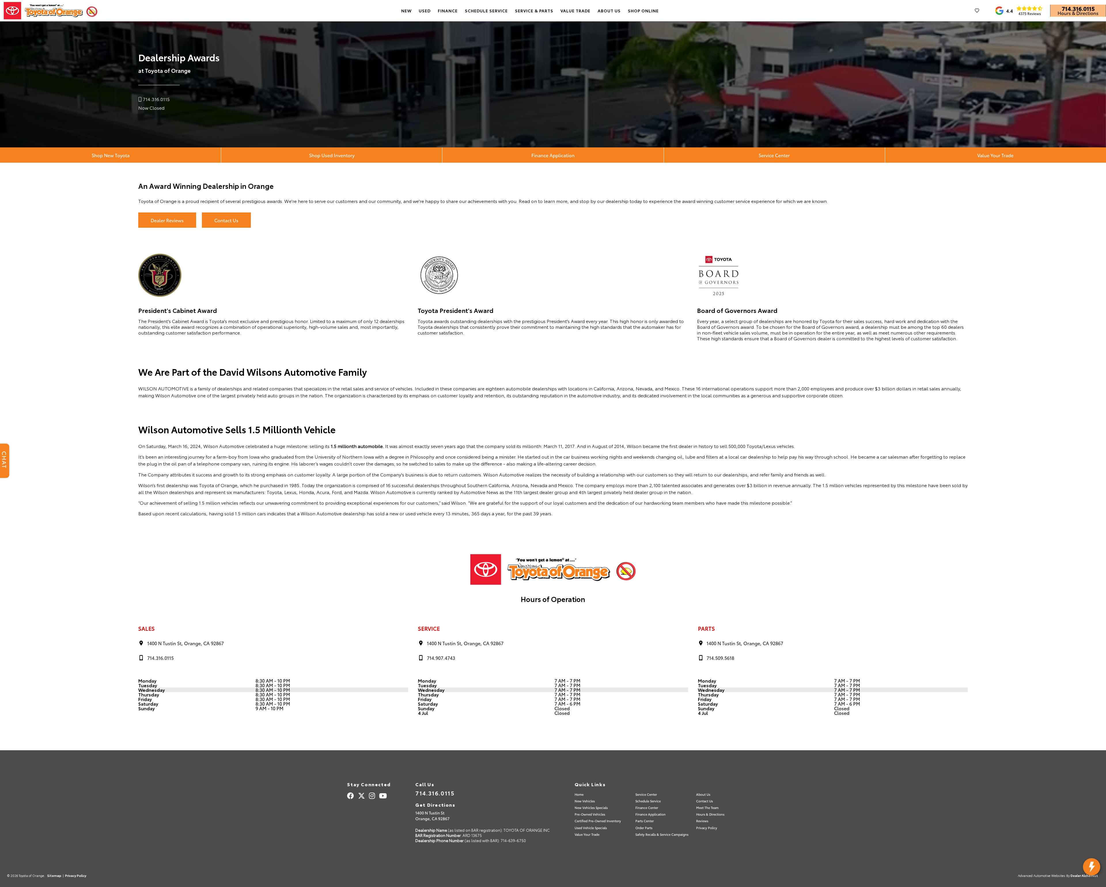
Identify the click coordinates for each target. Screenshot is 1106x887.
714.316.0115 (1078, 8)
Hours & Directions (1078, 13)
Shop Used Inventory (332, 155)
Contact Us (226, 220)
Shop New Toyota (111, 155)
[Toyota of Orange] (50, 10)
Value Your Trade (995, 155)
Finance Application (553, 155)
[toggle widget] (1091, 866)
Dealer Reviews (167, 220)
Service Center (774, 155)
